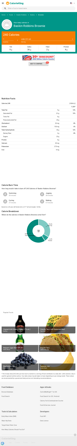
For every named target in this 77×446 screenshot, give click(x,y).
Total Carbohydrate (8, 130)
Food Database (8, 387)
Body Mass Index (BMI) (9, 416)
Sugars (5, 136)
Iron (3, 150)
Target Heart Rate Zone (9, 425)
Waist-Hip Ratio (6, 421)
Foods (11, 15)
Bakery (32, 15)
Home (4, 15)
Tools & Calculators (9, 411)
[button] (72, 3)
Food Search (6, 396)
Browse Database (7, 392)
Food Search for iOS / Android (49, 396)
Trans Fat (6, 116)
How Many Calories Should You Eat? (13, 429)
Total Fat (4, 110)
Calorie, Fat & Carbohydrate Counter (51, 401)
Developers (44, 411)
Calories (4, 103)
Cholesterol (6, 123)
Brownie (41, 15)
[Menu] (2, 3)
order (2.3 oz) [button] (26, 39)
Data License (44, 421)
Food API (43, 416)
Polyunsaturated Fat (9, 120)
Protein (4, 140)
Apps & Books (45, 387)
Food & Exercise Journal (47, 405)
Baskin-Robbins (22, 15)
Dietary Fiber (7, 133)
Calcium (4, 143)
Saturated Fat (7, 113)
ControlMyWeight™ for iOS (48, 392)
